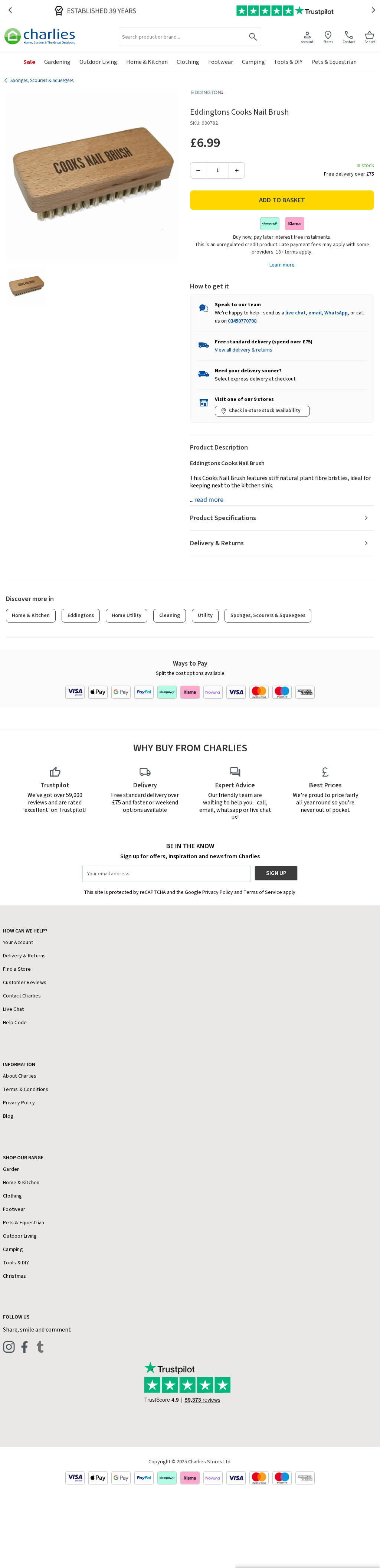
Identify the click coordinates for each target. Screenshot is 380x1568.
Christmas (14, 1276)
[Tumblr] (40, 1347)
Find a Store (17, 969)
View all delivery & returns (243, 350)
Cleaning (169, 615)
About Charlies (20, 1076)
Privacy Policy (19, 1103)
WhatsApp (336, 313)
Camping (13, 1249)
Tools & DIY (16, 1263)
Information (19, 1064)
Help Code (15, 1022)
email (315, 313)
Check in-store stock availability (264, 410)
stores (328, 41)
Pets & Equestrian (23, 1222)
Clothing (12, 1196)
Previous (10, 10)
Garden (11, 1169)
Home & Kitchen (31, 615)
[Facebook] (24, 1347)
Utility (205, 615)
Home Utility (126, 615)
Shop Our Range (23, 1158)
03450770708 (242, 321)
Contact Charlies (22, 996)
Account (307, 41)
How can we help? (25, 931)
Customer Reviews (24, 982)
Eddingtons (81, 615)
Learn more (282, 265)
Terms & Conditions (26, 1089)
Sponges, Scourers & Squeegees (267, 615)
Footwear (14, 1209)
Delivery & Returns (217, 543)
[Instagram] (9, 1347)
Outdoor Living (20, 1236)
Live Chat (13, 1009)
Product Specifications (223, 518)
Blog (8, 1116)
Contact (349, 41)
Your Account (18, 942)
